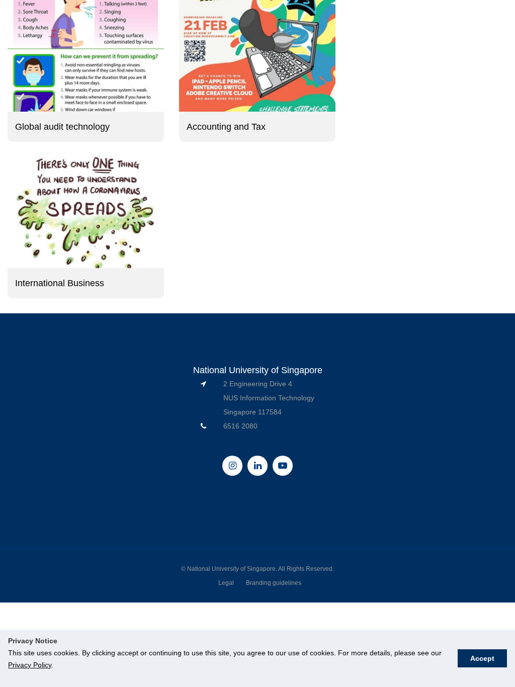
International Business (59, 283)
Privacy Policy (29, 665)
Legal (226, 582)
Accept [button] (482, 658)
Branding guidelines (273, 582)
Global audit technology (62, 127)
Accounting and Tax (226, 127)
